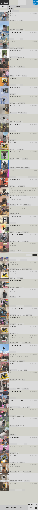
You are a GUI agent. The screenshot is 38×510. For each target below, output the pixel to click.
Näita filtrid (10, 7)
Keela (29, 255)
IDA (5, 3)
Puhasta (17, 6)
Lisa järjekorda (32, 20)
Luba (34, 255)
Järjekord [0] (32, 504)
